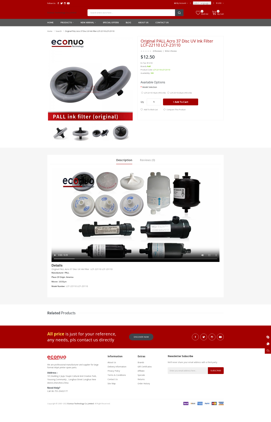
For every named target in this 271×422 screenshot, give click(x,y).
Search (59, 31)
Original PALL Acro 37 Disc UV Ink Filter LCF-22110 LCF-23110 (89, 31)
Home (49, 31)
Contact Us (113, 379)
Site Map (112, 383)
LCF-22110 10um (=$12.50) (154, 93)
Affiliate (141, 370)
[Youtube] (68, 3)
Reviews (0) (147, 160)
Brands (141, 362)
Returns (141, 379)
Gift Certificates (145, 366)
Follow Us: (51, 3)
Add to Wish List (151, 109)
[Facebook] (58, 3)
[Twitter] (61, 3)
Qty (142, 102)
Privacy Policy (114, 370)
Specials (141, 375)
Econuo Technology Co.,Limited (61, 12)
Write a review (171, 51)
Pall (149, 66)
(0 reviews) (157, 51)
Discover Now (141, 337)
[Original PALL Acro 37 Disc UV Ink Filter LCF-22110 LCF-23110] (60, 131)
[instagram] (65, 3)
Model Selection (149, 87)
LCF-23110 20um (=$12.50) (181, 93)
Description (124, 160)
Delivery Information (117, 366)
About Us (112, 362)
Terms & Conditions (117, 375)
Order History (144, 383)
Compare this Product (176, 109)
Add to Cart (181, 101)
